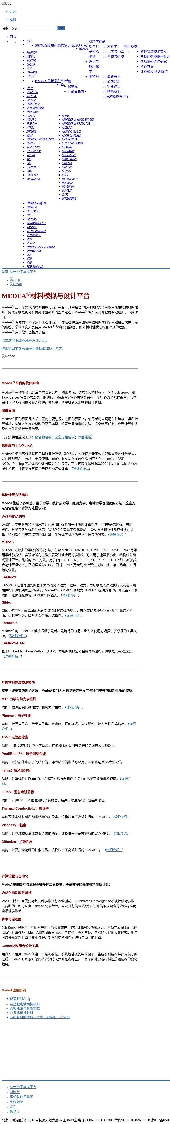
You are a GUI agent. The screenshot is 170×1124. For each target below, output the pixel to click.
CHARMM (67, 147)
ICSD (29, 262)
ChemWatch (34, 250)
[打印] (15, 280)
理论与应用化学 (94, 66)
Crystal (84, 44)
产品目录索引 (78, 91)
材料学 (94, 41)
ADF (63, 84)
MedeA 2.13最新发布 (48, 81)
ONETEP (31, 64)
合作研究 (160, 61)
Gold (65, 175)
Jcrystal (32, 96)
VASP (29, 41)
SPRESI (31, 243)
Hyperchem (34, 151)
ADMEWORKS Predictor (76, 123)
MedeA (64, 80)
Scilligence (69, 198)
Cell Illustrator (72, 143)
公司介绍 (113, 81)
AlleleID (67, 127)
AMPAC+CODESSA (71, 131)
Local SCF (32, 175)
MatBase (32, 227)
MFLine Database (36, 231)
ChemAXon (68, 151)
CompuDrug (69, 159)
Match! (31, 56)
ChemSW (32, 207)
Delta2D (66, 171)
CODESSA (67, 167)
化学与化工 (115, 51)
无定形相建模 (65, 437)
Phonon (32, 52)
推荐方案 (147, 66)
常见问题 (147, 56)
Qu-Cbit (67, 190)
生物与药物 (115, 56)
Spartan (32, 123)
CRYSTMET (32, 211)
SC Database (34, 235)
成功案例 (147, 61)
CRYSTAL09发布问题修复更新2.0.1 (57, 45)
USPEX (30, 76)
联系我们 (113, 91)
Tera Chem (33, 111)
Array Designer (71, 135)
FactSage (32, 219)
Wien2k (83, 48)
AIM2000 (31, 131)
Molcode (67, 182)
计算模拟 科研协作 (154, 71)
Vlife (65, 194)
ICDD (29, 258)
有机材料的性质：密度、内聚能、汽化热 (40, 1017)
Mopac (30, 127)
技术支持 (160, 51)
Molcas (31, 115)
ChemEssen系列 (37, 203)
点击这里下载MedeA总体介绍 (23, 340)
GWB (29, 171)
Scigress (32, 92)
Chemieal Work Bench (40, 139)
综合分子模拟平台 (94, 51)
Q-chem (31, 167)
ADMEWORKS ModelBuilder (78, 119)
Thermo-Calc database (41, 247)
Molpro (31, 119)
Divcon (31, 143)
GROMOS (31, 100)
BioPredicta (69, 139)
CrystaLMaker (35, 108)
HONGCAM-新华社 (118, 96)
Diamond (32, 72)
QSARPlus (68, 186)
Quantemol (33, 178)
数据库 (73, 86)
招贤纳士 (113, 86)
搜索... (6, 28)
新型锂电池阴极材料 (25, 1004)
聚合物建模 (43, 437)
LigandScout (70, 178)
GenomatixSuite (36, 223)
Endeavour (33, 104)
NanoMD (31, 60)
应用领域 (130, 46)
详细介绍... (81, 469)
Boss (30, 135)
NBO (29, 159)
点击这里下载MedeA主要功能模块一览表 (32, 349)
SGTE (29, 239)
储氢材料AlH (20, 998)
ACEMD (65, 115)
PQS (29, 163)
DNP (29, 215)
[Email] (16, 284)
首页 (13, 36)
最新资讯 (113, 76)
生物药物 (16, 1102)
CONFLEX (67, 163)
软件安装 (147, 51)
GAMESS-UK (33, 147)
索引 (13, 1107)
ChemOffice (69, 155)
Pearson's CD (35, 266)
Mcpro (31, 155)
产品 (102, 41)
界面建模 (84, 437)
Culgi (30, 88)
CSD (29, 254)
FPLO (29, 68)
